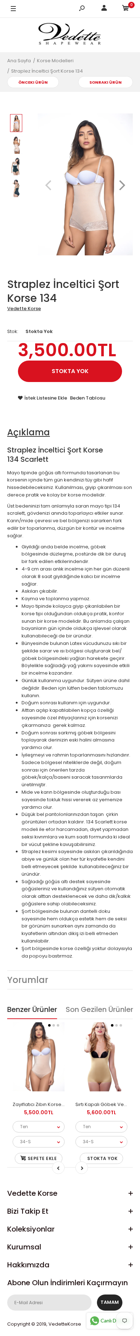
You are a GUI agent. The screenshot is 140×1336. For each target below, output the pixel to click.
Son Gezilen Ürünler (99, 1009)
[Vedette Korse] (70, 34)
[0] (125, 9)
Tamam (110, 1302)
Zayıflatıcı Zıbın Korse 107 (41, 1104)
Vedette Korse (24, 308)
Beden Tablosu (87, 398)
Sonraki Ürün (105, 82)
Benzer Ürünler (32, 1009)
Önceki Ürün (33, 82)
